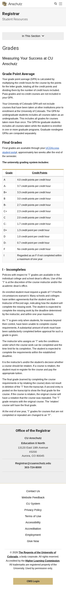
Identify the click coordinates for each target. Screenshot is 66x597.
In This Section (31, 36)
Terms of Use (33, 516)
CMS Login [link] (33, 581)
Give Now (33, 541)
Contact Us (33, 491)
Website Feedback (33, 497)
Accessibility (33, 522)
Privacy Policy (33, 509)
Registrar (10, 13)
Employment (33, 534)
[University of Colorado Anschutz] (12, 4)
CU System (33, 503)
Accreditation (33, 528)
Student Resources (15, 19)
